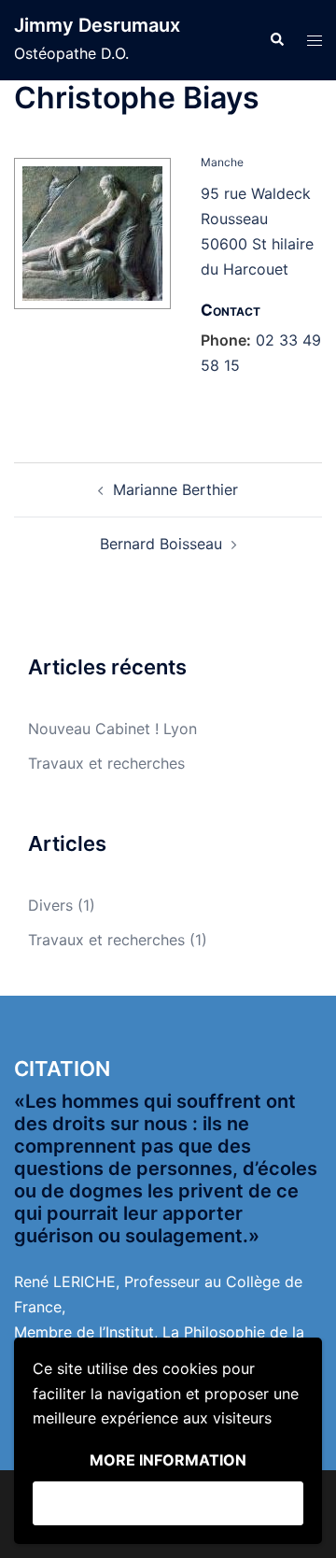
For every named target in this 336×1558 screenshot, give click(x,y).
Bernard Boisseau (161, 543)
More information (168, 1460)
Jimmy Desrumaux (97, 25)
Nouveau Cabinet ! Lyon (112, 728)
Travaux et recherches (106, 763)
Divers (50, 905)
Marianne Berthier (175, 489)
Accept (168, 1503)
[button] (276, 40)
